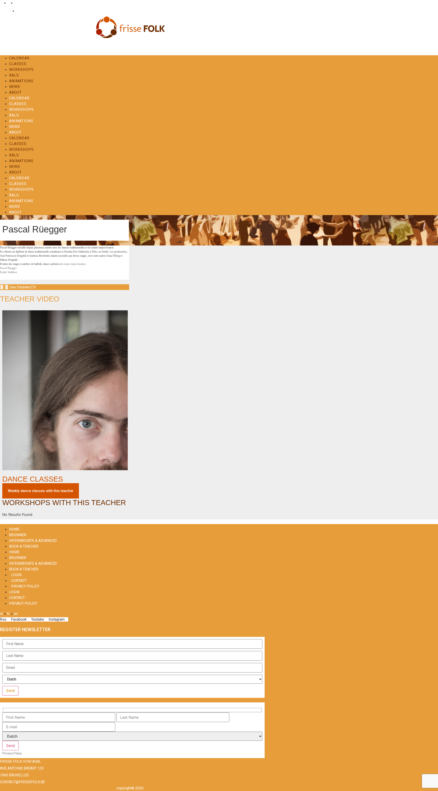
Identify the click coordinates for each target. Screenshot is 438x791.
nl (1, 3)
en (16, 3)
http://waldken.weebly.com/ (35, 272)
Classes (17, 64)
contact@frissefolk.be (22, 782)
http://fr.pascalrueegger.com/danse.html (43, 268)
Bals (14, 75)
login (16, 575)
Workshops (21, 69)
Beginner (17, 535)
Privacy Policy (25, 586)
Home (14, 529)
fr (8, 3)
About (15, 92)
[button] (64, 287)
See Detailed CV (23, 287)
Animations (21, 81)
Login (6, 11)
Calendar (19, 58)
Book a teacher (23, 546)
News (14, 86)
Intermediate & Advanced (33, 540)
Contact (22, 11)
